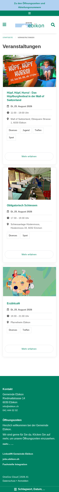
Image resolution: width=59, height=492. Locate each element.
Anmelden (23, 480)
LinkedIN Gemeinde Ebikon (18, 453)
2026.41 (24, 477)
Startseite (8, 37)
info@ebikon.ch (11, 406)
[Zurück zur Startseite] (30, 25)
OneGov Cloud (10, 477)
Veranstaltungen (26, 37)
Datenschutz (9, 480)
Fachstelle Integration (15, 464)
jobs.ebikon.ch (11, 459)
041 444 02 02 (10, 410)
